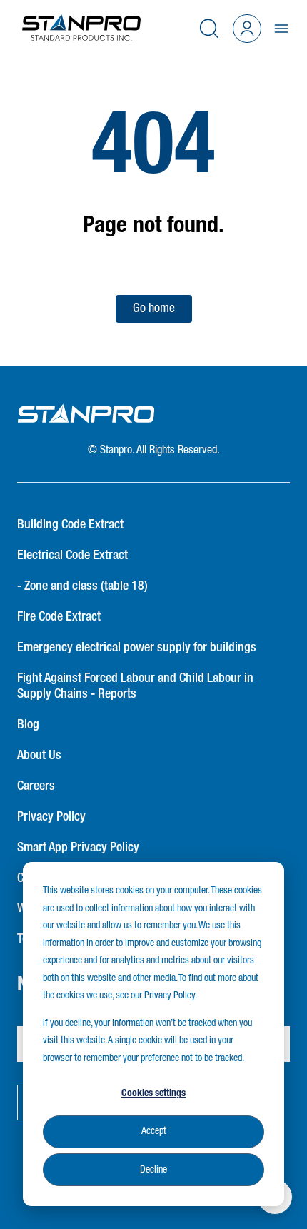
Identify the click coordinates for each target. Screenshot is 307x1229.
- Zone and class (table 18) (82, 586)
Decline (153, 1169)
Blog (28, 725)
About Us (39, 755)
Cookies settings (153, 1093)
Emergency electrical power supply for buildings (136, 647)
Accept (153, 1131)
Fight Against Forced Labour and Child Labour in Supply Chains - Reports (135, 687)
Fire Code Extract (59, 617)
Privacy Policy (51, 817)
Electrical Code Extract (72, 555)
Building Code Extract (70, 525)
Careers (36, 786)
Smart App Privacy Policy (78, 847)
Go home (154, 308)
